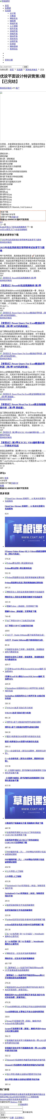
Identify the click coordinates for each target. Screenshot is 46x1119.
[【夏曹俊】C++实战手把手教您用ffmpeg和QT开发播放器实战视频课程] (25, 970)
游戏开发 (14, 34)
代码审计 (23, 1097)
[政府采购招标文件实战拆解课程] (19, 905)
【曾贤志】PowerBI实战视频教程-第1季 (20, 285)
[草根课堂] (5, 1)
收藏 (2, 486)
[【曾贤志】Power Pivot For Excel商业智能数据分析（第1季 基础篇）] (23, 397)
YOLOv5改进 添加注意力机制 (18, 713)
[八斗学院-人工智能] (14, 871)
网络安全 (14, 18)
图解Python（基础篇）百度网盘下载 (20, 611)
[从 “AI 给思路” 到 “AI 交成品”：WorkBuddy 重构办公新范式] (25, 936)
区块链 (13, 44)
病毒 (37, 1097)
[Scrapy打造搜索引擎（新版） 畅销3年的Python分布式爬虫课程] (25, 1024)
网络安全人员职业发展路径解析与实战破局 (23, 597)
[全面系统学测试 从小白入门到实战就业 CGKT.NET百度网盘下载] (25, 835)
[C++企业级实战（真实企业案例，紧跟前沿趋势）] (25, 753)
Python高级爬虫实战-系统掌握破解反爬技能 (24, 583)
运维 (6, 1097)
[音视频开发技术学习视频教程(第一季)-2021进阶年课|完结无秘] (25, 1043)
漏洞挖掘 (37, 1094)
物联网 (13, 21)
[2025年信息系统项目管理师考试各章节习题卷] (20, 240)
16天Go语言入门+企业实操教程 (13, 230)
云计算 (13, 13)
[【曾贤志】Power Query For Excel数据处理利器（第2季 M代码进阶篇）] (23, 356)
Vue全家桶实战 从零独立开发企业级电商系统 (24, 1012)
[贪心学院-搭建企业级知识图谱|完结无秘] (23, 1074)
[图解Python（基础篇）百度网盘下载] (21, 606)
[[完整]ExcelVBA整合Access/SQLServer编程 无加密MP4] (25, 671)
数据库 (23, 1094)
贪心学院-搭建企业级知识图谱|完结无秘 (22, 1079)
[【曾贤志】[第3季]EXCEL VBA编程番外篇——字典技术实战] (23, 435)
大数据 (13, 16)
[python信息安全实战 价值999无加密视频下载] (25, 919)
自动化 (16, 1097)
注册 (12, 1118)
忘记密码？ (20, 1118)
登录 (6, 478)
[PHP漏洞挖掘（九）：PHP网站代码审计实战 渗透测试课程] (25, 854)
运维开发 (14, 41)
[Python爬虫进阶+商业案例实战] (19, 563)
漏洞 (6, 1094)
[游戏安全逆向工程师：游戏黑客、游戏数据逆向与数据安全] (25, 652)
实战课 (8, 11)
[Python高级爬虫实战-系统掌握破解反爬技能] (24, 577)
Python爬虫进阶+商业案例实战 (18, 568)
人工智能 (14, 26)
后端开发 (14, 31)
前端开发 (14, 23)
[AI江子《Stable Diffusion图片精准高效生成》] (25, 635)
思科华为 (14, 39)
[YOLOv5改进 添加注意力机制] (19, 708)
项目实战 (12, 1099)
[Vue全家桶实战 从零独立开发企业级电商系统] (25, 1007)
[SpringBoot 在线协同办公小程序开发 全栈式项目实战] (25, 691)
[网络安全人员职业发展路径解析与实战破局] (24, 592)
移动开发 (14, 36)
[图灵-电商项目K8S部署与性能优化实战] (22, 736)
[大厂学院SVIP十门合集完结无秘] (20, 621)
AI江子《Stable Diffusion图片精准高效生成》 (24, 640)
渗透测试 (29, 1094)
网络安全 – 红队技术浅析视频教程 (19, 958)
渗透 (10, 1094)
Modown (13, 1102)
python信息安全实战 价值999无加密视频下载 (24, 925)
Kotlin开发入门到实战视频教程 (13, 227)
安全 (2, 1094)
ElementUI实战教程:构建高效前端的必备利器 (24, 1065)
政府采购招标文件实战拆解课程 (18, 910)
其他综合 (14, 49)
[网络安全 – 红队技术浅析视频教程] (20, 953)
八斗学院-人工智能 (13, 876)
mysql (6, 1099)
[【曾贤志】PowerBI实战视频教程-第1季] (18, 278)
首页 (7, 6)
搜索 (25, 67)
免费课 (8, 8)
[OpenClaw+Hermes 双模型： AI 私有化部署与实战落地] (25, 501)
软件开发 (14, 29)
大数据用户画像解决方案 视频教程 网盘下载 (24, 823)
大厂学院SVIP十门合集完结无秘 (19, 626)
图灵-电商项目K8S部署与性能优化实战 (22, 742)
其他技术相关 (6, 88)
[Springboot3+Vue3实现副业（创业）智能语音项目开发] (25, 888)
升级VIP (14, 217)
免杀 (18, 1099)
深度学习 (24, 1099)
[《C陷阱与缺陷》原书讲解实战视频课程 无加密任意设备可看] (25, 773)
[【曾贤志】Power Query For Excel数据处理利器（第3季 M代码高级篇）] (23, 315)
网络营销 (14, 46)
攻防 (2, 1097)
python (10, 1097)
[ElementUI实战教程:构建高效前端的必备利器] (25, 1060)
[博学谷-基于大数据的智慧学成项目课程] (23, 722)
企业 (43, 1094)
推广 (18, 88)
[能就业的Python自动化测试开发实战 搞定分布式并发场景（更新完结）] (25, 990)
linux (2, 1099)
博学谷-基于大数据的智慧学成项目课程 (22, 727)
